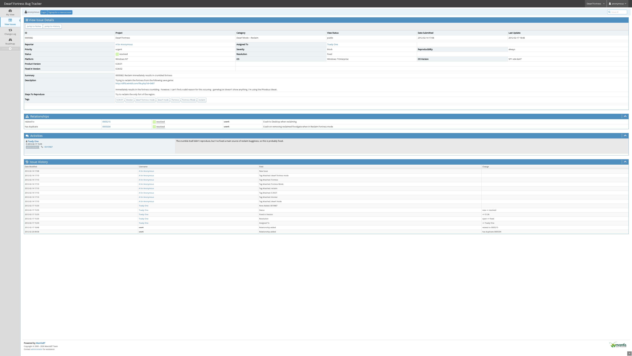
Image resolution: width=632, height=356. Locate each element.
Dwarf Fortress (594, 3)
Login (43, 12)
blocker (129, 99)
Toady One (332, 44)
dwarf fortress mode (145, 99)
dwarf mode (163, 99)
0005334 (106, 126)
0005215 (106, 121)
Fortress (175, 99)
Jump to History (52, 26)
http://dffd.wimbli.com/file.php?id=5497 (135, 83)
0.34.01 (120, 99)
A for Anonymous (124, 44)
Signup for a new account (59, 12)
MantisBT (40, 342)
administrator (36, 349)
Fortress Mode (189, 99)
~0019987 (48, 146)
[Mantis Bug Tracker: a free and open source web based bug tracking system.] (617, 344)
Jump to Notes (34, 26)
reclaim (201, 99)
